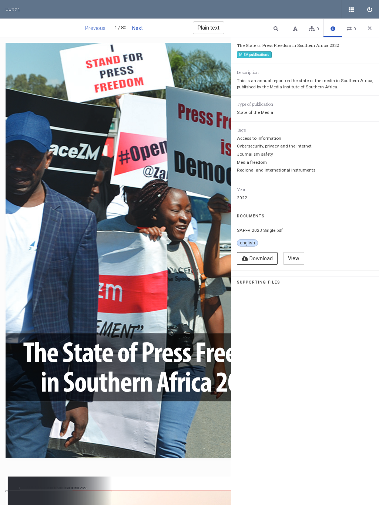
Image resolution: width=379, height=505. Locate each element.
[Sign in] (369, 9)
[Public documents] (351, 9)
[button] (277, 28)
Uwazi (13, 9)
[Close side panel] (369, 28)
